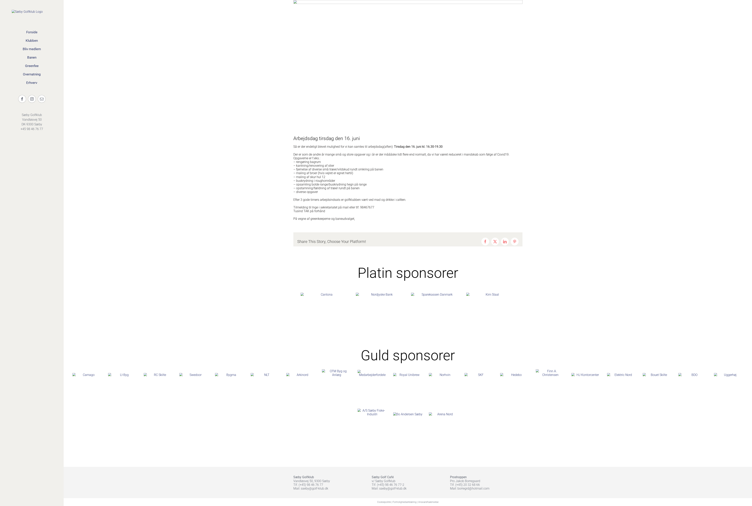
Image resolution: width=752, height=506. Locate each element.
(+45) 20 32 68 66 (467, 485)
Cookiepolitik (384, 502)
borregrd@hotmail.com (473, 488)
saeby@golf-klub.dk (314, 488)
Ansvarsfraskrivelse (428, 502)
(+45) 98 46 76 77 (311, 485)
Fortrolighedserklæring (405, 502)
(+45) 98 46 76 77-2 (390, 485)
